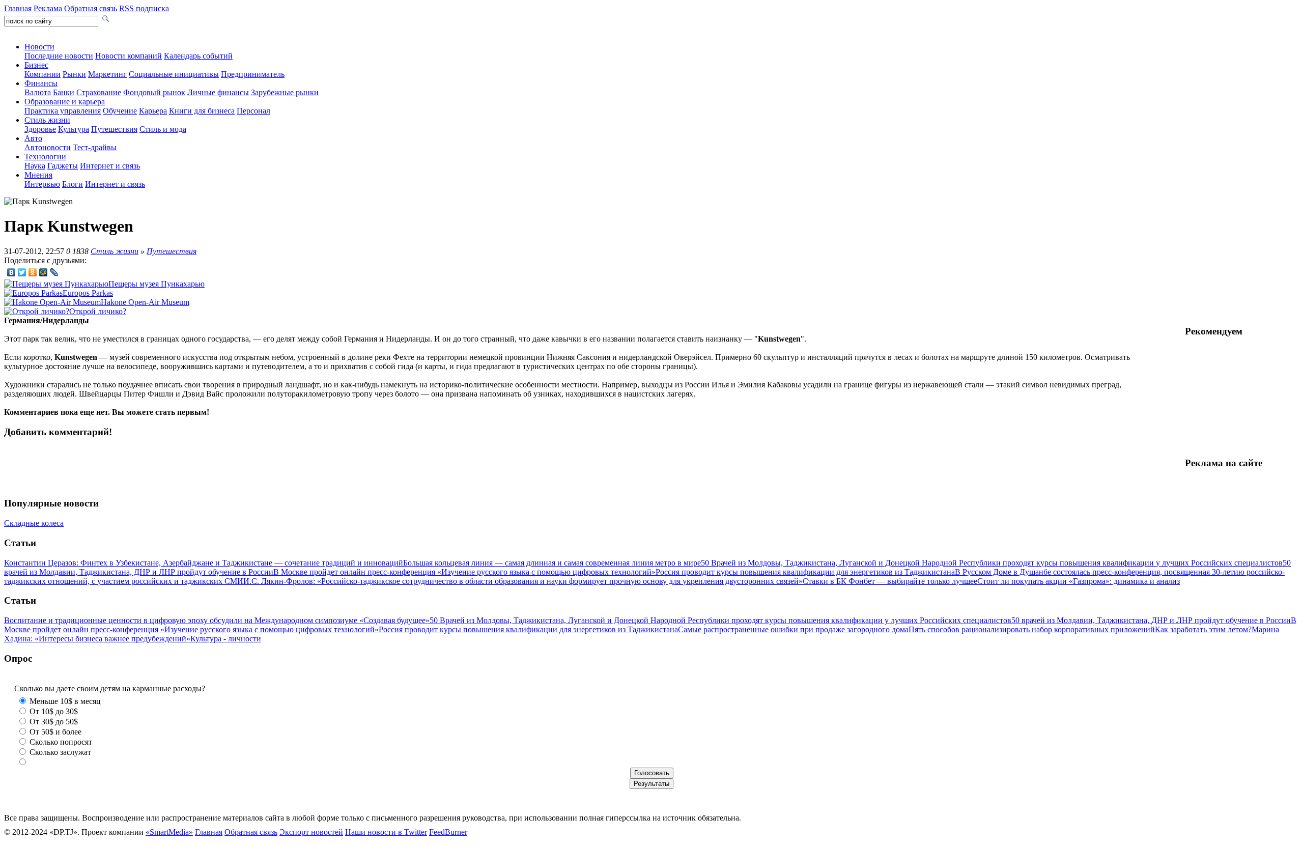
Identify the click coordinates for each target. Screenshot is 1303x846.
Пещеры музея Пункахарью (156, 283)
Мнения (38, 175)
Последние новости (58, 55)
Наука (34, 165)
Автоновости (47, 147)
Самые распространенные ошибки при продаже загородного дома (793, 629)
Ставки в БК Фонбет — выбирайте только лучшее (890, 581)
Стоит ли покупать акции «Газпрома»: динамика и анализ (1078, 581)
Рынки (74, 74)
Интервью (42, 184)
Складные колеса (34, 523)
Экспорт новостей (311, 832)
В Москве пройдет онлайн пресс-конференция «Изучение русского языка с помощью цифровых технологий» (464, 572)
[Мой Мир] (43, 272)
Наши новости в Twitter (386, 832)
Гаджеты (62, 165)
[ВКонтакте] (11, 272)
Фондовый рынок (154, 92)
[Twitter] (22, 272)
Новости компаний (128, 55)
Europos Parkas (88, 293)
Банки (63, 92)
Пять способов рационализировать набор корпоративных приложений (1032, 629)
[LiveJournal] (54, 272)
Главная (18, 8)
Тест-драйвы (95, 147)
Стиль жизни (47, 120)
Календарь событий (198, 55)
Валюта (37, 92)
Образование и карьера (64, 101)
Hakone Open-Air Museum (145, 302)
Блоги (72, 184)
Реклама (48, 8)
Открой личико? (97, 311)
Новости (39, 46)
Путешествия (114, 129)
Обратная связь (90, 8)
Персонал (253, 110)
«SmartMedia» (169, 832)
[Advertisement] (1242, 397)
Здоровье (40, 129)
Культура (73, 129)
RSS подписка (144, 8)
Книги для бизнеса (202, 110)
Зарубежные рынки (285, 92)
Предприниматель (253, 74)
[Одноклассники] (32, 272)
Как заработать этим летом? (1203, 629)
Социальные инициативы (174, 74)
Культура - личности (225, 638)
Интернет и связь (110, 165)
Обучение (120, 110)
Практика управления (62, 110)
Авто (33, 138)
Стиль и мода (162, 129)
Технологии (45, 156)
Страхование (98, 92)
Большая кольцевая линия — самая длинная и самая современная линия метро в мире (552, 562)
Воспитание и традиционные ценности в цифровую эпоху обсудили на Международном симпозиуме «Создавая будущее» (217, 620)
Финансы (41, 83)
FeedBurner (448, 832)
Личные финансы (218, 92)
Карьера (153, 110)
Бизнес (36, 65)
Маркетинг (107, 74)
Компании (42, 74)
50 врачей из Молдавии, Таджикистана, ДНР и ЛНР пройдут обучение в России (1151, 620)
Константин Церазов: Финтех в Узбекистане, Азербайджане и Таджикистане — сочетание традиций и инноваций (203, 562)
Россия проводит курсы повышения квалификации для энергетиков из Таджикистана (805, 572)
